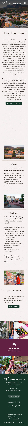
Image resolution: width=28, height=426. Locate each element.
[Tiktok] (16, 406)
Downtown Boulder (15, 415)
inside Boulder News (14, 103)
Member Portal (13, 396)
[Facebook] (9, 406)
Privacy (15, 422)
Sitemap (21, 422)
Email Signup (13, 306)
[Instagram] (12, 406)
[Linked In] (19, 406)
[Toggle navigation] (24, 2)
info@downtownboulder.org (14, 390)
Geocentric (16, 419)
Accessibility (8, 422)
